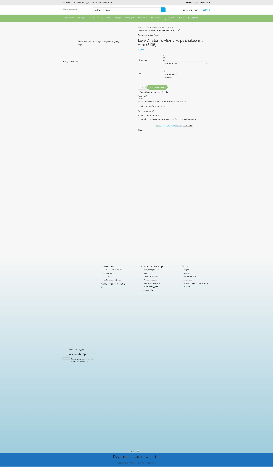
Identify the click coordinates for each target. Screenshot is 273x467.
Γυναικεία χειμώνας (189, 119)
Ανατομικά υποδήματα (171, 119)
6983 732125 (188, 126)
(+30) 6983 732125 (78, 3)
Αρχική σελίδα (143, 27)
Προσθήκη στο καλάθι (157, 87)
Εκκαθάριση (167, 77)
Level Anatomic (165, 27)
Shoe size (143, 60)
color (141, 74)
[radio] (185, 55)
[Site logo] (70, 10)
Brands (154, 27)
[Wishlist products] (201, 10)
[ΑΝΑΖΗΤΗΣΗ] (163, 9)
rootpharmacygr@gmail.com (103, 2)
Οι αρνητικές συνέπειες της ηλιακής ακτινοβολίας (82, 360)
